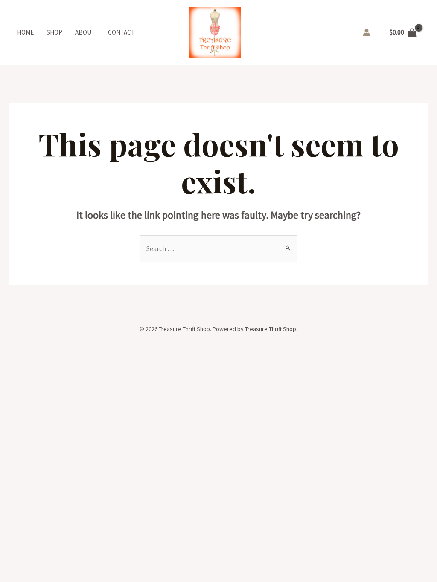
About (85, 32)
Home (25, 32)
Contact (121, 32)
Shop (54, 32)
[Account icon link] (366, 32)
